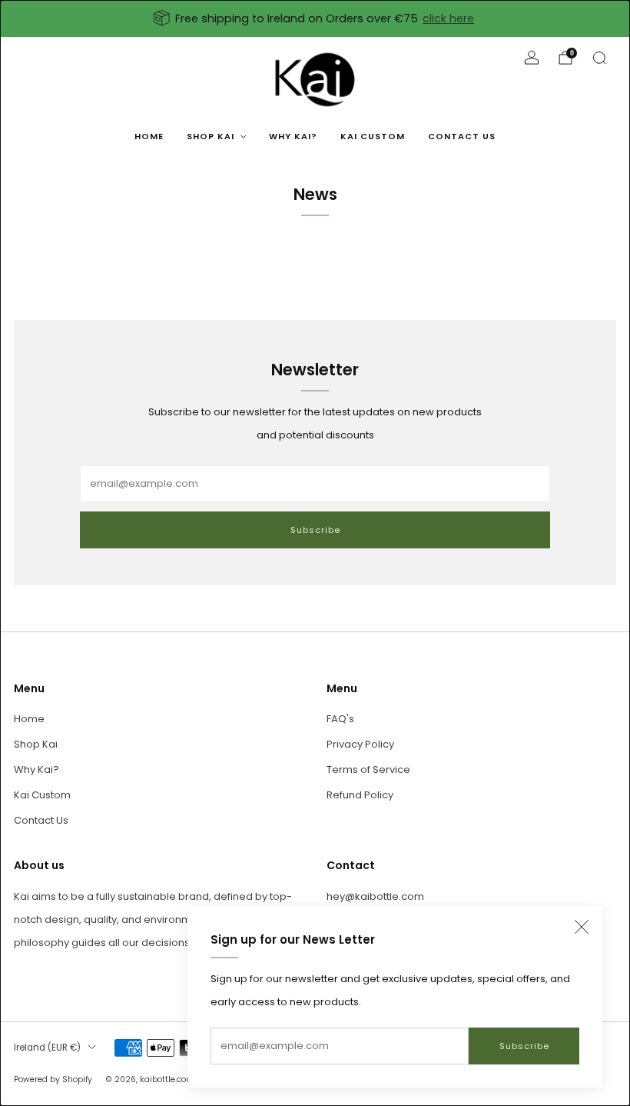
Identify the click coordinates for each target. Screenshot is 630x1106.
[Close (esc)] (581, 927)
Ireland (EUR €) (47, 1047)
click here (448, 18)
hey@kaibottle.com (375, 896)
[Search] (599, 57)
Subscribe (524, 1046)
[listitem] (315, 18)
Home (149, 136)
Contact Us (462, 136)
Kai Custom (372, 136)
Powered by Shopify (53, 1079)
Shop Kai (210, 136)
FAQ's (340, 718)
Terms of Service (368, 769)
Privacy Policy (360, 744)
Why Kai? (293, 136)
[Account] (531, 57)
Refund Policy (360, 795)
